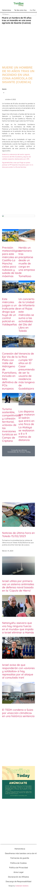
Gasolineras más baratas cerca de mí (20, 853)
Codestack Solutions (21, 886)
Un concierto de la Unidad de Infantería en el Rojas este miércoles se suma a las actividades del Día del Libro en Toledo (26, 314)
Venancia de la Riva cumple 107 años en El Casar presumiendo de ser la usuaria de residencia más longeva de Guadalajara (26, 371)
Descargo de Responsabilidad (18, 881)
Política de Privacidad (18, 867)
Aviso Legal (18, 872)
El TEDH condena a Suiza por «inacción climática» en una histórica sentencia (18, 713)
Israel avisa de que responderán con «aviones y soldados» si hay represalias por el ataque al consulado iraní (18, 671)
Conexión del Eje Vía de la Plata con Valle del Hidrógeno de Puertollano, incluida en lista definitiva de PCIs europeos (10, 371)
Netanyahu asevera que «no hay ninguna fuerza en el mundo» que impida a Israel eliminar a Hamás (18, 627)
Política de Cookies (18, 863)
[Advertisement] (18, 43)
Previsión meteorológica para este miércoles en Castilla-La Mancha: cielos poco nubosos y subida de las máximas (11, 262)
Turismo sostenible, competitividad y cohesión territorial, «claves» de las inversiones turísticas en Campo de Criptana (11, 424)
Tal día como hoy (20, 10)
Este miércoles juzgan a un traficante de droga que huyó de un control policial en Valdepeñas (10, 311)
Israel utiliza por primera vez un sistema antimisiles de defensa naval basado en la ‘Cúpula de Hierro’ (18, 585)
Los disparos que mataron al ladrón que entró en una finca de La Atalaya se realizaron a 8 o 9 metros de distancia (26, 426)
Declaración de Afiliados (18, 877)
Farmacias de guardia (19, 858)
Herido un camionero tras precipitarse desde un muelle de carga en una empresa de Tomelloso (26, 262)
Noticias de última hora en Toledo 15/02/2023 (18, 534)
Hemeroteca (6, 10)
